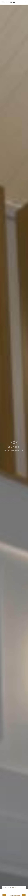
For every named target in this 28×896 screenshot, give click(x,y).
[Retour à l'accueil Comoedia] (14, 2)
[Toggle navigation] (26, 2)
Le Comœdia (6, 887)
